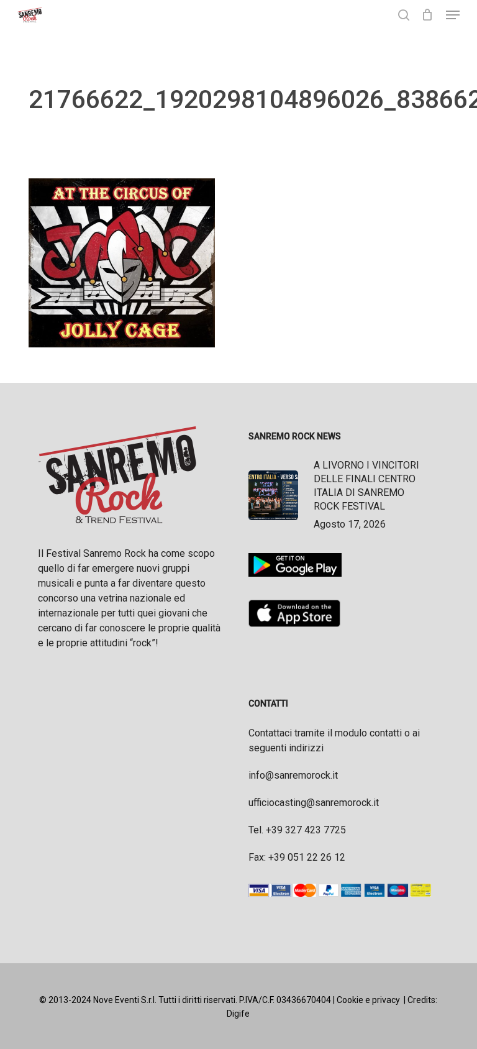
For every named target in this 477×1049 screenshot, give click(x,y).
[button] (453, 15)
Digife (238, 1014)
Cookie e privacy (368, 1000)
